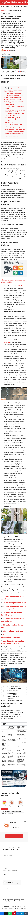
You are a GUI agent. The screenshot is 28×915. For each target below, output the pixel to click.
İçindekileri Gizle (15, 88)
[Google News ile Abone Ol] (20, 71)
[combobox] (4, 870)
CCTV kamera (22, 286)
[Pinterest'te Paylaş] (14, 913)
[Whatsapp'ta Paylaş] (10, 913)
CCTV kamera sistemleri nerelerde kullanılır (12, 811)
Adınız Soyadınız (7, 855)
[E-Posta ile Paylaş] (26, 913)
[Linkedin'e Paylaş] (18, 913)
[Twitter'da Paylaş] (6, 913)
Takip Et (17, 827)
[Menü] (2, 2)
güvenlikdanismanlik (15, 2)
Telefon (5, 868)
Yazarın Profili (21, 821)
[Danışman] (6, 825)
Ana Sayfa (6, 6)
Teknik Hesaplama (8, 908)
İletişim (25, 6)
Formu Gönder (6, 888)
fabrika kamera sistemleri (8, 816)
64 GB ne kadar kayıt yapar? (13, 631)
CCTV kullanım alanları (7, 813)
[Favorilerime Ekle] (3, 71)
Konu (4, 874)
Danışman (7, 50)
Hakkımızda (16, 6)
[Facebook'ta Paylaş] (2, 913)
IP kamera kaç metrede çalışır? (15, 603)
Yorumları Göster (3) (13, 836)
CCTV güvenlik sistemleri (16, 809)
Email (4, 862)
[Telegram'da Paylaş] (22, 913)
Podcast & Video (21, 908)
